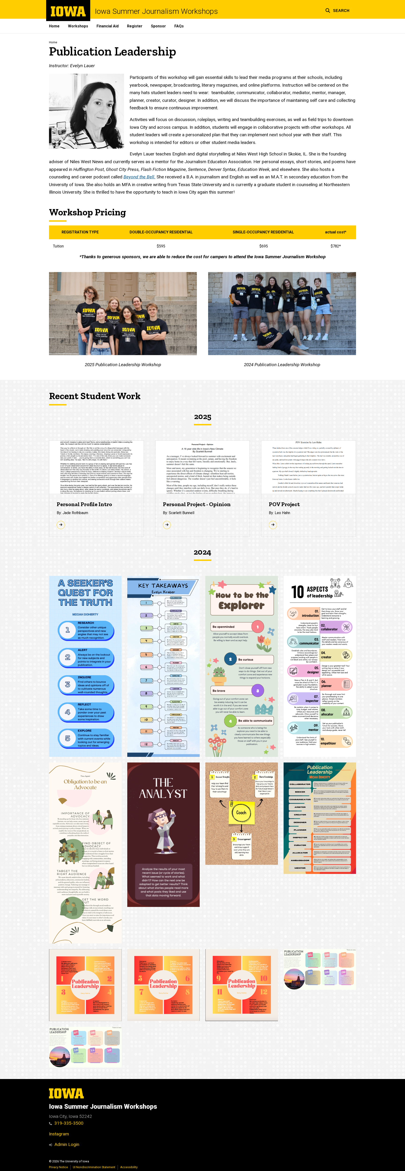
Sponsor (158, 26)
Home (54, 26)
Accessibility (129, 1167)
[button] (337, 10)
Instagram (59, 1134)
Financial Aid (108, 26)
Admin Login (66, 1144)
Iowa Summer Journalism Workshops (156, 11)
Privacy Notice (58, 1167)
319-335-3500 (68, 1123)
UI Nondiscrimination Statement (94, 1167)
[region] (202, 239)
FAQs (179, 26)
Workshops (78, 26)
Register (134, 26)
